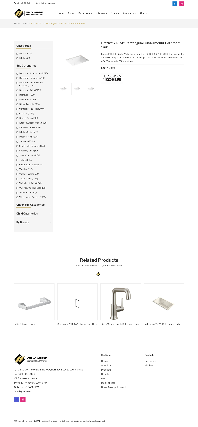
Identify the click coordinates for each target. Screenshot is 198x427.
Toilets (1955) (25, 160)
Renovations (129, 13)
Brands (115, 13)
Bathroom (84, 13)
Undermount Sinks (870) (30, 164)
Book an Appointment (113, 387)
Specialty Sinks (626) (29, 150)
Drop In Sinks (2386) (28, 118)
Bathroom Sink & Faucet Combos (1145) (31, 84)
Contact (144, 13)
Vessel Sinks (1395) (28, 178)
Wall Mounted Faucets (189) (32, 188)
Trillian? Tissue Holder (25, 324)
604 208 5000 (23, 3)
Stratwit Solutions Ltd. (95, 421)
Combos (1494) (26, 113)
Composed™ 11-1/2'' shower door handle (77, 324)
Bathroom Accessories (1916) (33, 73)
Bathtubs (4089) (27, 95)
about (71, 13)
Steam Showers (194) (29, 155)
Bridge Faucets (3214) (29, 104)
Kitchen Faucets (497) (30, 127)
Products (106, 369)
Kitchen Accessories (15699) (33, 123)
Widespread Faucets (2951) (32, 197)
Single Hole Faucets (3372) (32, 146)
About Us (106, 365)
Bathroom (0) (25, 53)
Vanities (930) (26, 169)
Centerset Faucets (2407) (31, 109)
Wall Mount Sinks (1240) (30, 183)
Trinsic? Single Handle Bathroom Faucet (120, 324)
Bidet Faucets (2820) (29, 99)
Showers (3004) (27, 141)
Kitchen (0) (24, 58)
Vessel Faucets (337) (29, 174)
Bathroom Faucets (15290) (32, 78)
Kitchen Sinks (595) (28, 132)
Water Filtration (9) (28, 192)
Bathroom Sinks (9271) (30, 90)
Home (61, 13)
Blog (103, 378)
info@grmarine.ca (47, 3)
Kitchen (100, 13)
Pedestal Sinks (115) (28, 136)
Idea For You (108, 383)
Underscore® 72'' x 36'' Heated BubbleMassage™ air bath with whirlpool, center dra (164, 324)
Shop (25, 23)
